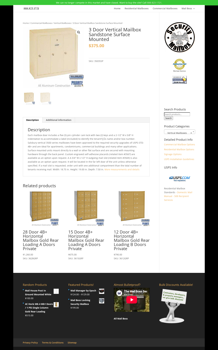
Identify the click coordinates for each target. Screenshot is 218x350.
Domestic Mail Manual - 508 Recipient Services (178, 196)
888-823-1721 (154, 2)
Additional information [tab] (58, 119)
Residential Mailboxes (137, 8)
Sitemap (72, 342)
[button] (79, 32)
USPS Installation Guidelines (179, 159)
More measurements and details (122, 169)
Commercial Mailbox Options (179, 144)
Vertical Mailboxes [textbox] (178, 132)
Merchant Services (179, 71)
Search (168, 118)
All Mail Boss (121, 318)
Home (117, 8)
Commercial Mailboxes (165, 8)
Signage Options (173, 154)
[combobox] (179, 131)
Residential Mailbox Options (179, 149)
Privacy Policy (30, 342)
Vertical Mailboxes (62, 23)
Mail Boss (187, 8)
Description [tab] (32, 119)
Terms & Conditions (53, 342)
